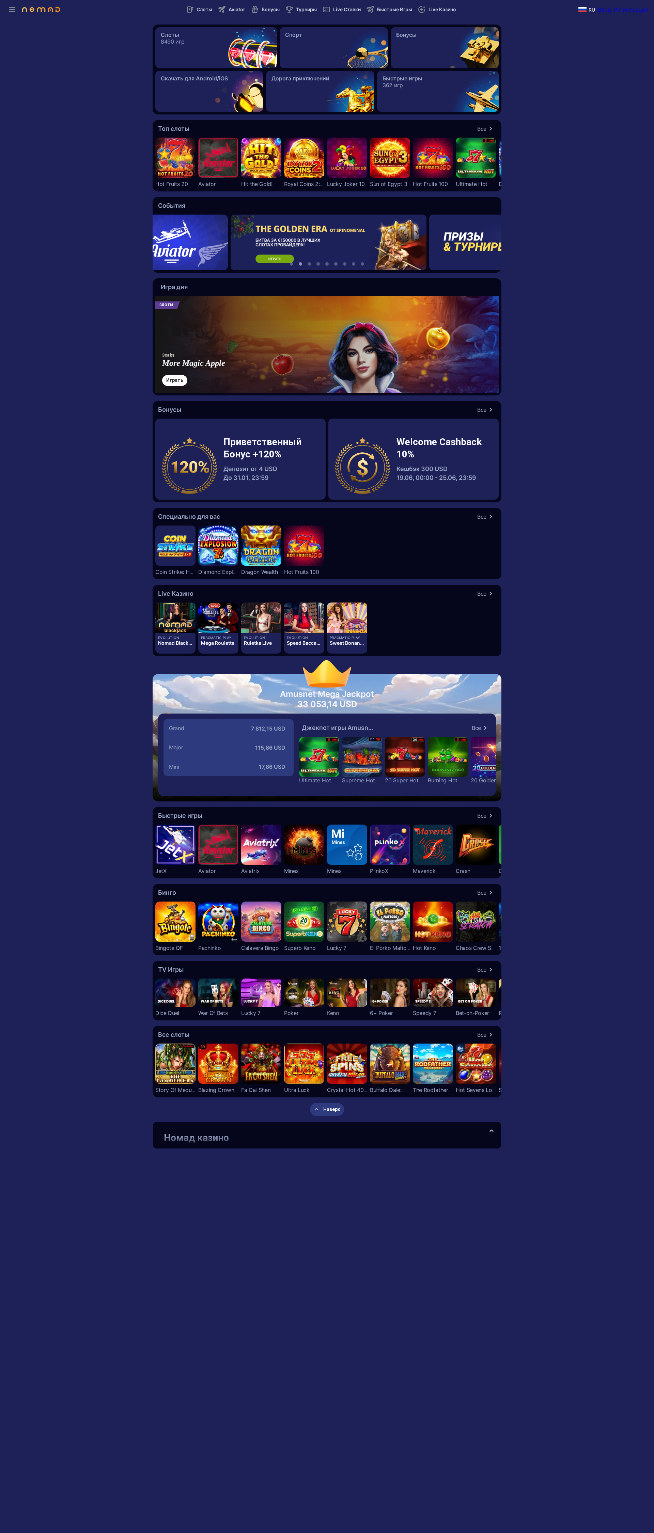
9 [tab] (362, 264)
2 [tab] (300, 264)
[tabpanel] (327, 242)
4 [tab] (318, 264)
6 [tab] (336, 264)
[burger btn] (12, 9)
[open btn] (491, 1131)
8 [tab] (353, 264)
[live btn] (175, 617)
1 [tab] (291, 264)
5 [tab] (327, 264)
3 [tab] (309, 264)
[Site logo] (41, 9)
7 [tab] (344, 264)
